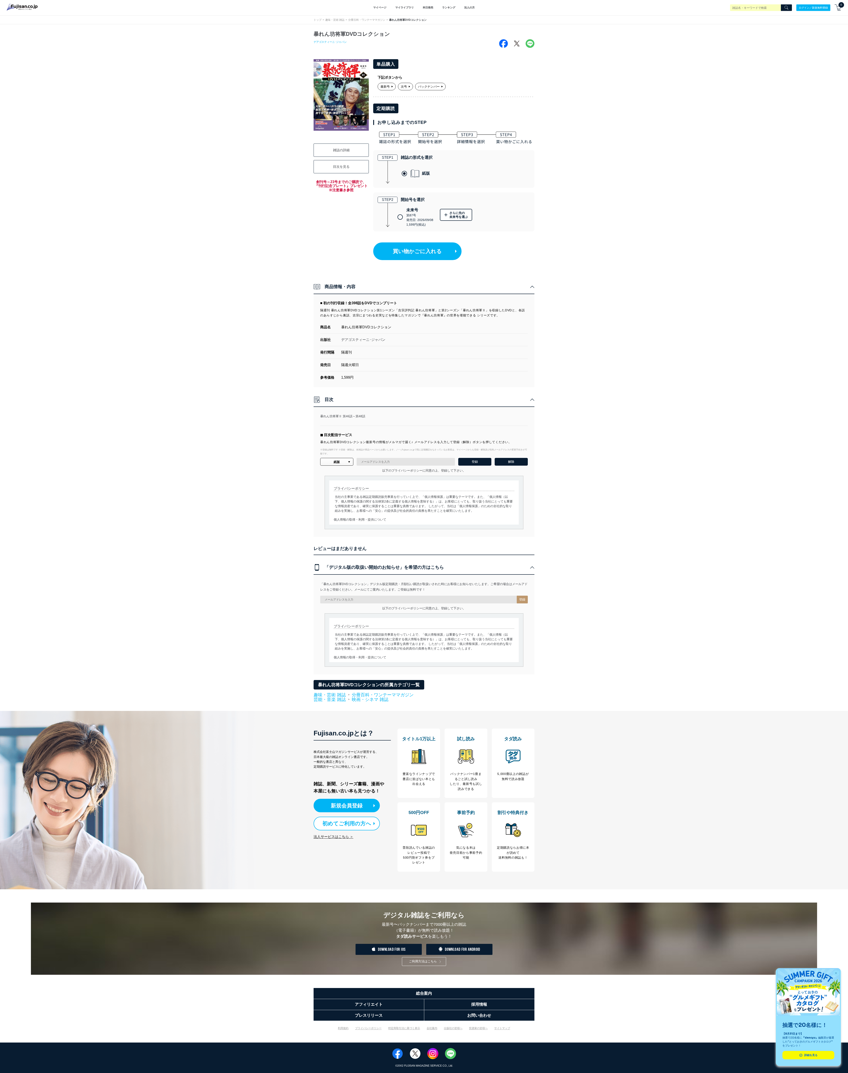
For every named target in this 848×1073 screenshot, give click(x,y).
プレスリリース (369, 1015)
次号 (404, 86)
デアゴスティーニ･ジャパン (330, 41)
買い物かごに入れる (417, 251)
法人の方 (469, 7)
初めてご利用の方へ (346, 823)
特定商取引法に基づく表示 (404, 1028)
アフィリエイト (369, 1004)
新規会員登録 (347, 806)
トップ (318, 19)
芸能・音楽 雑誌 (330, 699)
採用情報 (479, 1004)
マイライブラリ (404, 7)
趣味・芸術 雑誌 (334, 19)
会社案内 (432, 1028)
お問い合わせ (479, 1015)
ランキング (448, 7)
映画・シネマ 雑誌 (370, 699)
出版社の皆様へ (453, 1028)
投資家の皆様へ (478, 1028)
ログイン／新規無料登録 (813, 7)
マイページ (379, 7)
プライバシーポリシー (368, 1028)
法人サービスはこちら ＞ (333, 837)
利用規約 (343, 1028)
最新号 (385, 86)
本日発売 (428, 7)
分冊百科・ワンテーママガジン (366, 19)
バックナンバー (429, 86)
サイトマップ (502, 1028)
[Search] (786, 7)
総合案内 (424, 993)
